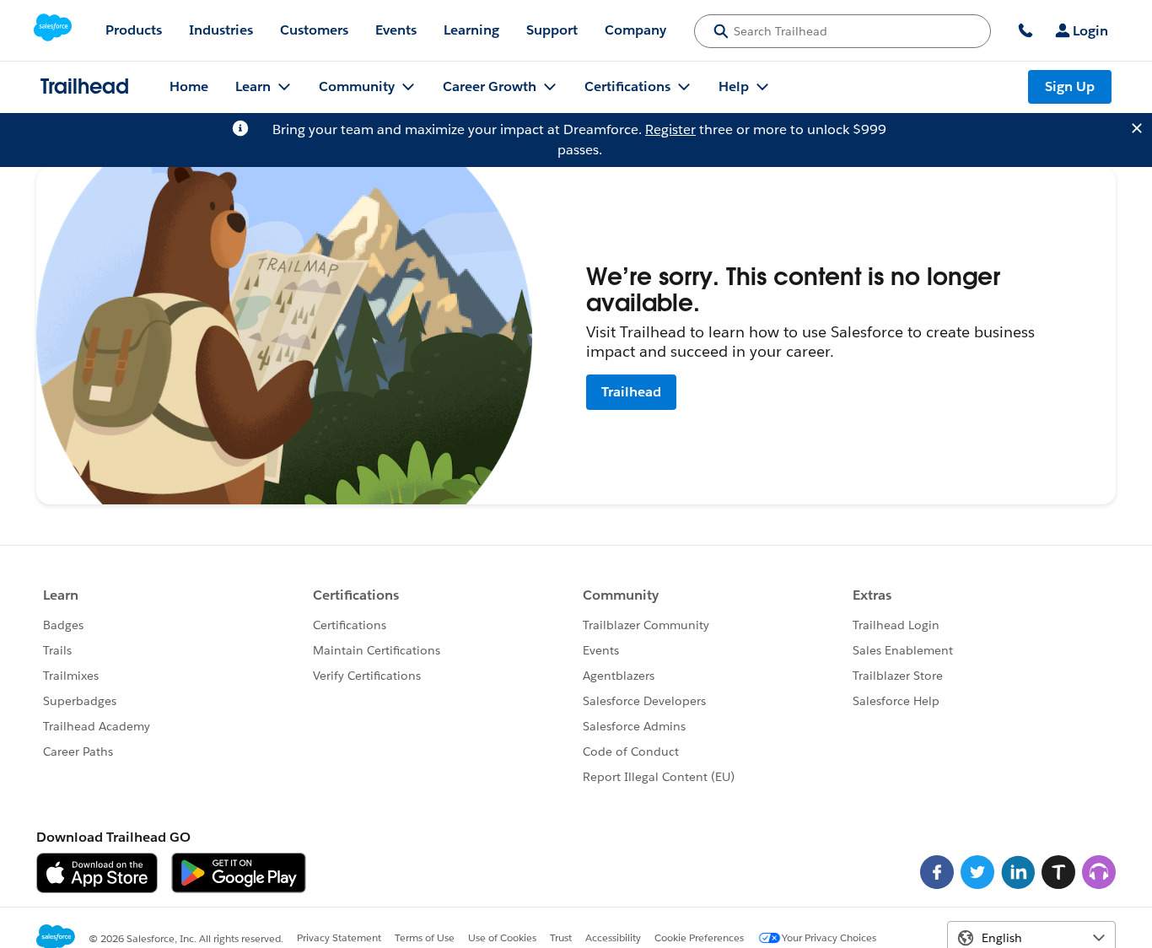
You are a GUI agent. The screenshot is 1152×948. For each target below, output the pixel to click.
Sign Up (1070, 86)
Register (670, 129)
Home (189, 86)
